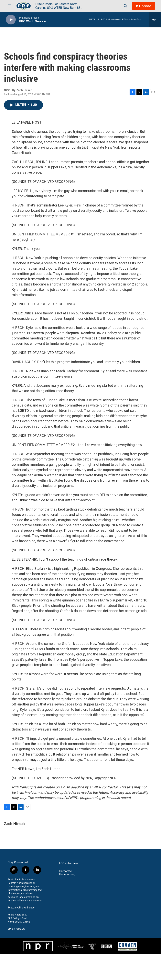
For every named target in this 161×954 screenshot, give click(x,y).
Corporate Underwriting (67, 873)
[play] (11, 19)
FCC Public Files (68, 863)
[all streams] (155, 19)
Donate (145, 6)
